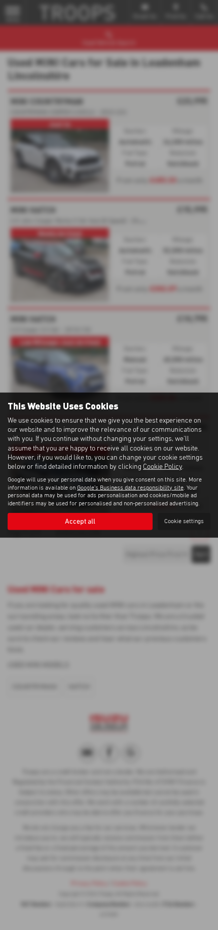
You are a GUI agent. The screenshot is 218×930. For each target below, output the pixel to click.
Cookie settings (184, 521)
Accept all (80, 521)
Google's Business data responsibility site (130, 488)
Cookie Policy (162, 466)
